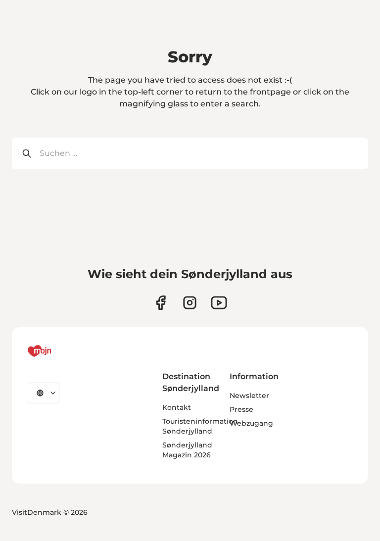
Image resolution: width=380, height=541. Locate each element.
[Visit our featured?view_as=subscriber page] (219, 302)
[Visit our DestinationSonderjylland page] (160, 302)
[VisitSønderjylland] (58, 351)
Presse (241, 409)
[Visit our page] (189, 302)
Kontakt (176, 407)
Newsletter (249, 395)
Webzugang (251, 423)
